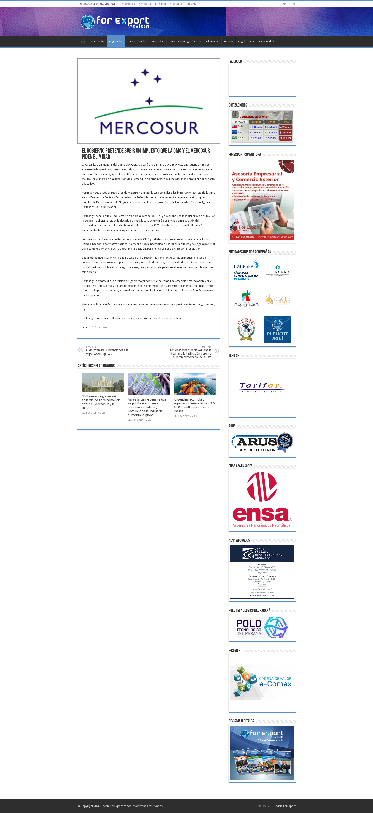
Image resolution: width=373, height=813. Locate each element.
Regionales (116, 41)
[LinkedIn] (289, 4)
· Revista (192, 3)
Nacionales (98, 41)
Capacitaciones (209, 41)
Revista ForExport (285, 806)
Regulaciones (246, 41)
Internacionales (137, 41)
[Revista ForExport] (115, 21)
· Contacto (176, 3)
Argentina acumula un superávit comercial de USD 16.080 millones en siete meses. (194, 405)
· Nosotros (128, 3)
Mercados (158, 41)
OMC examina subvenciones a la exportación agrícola (107, 350)
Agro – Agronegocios (182, 41)
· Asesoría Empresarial (152, 3)
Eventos (228, 41)
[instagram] (293, 4)
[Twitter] (284, 4)
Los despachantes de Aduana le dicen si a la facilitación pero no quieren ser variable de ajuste (190, 352)
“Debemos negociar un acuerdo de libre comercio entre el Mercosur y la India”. (101, 402)
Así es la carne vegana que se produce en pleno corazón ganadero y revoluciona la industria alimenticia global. (147, 407)
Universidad (266, 41)
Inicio (83, 40)
